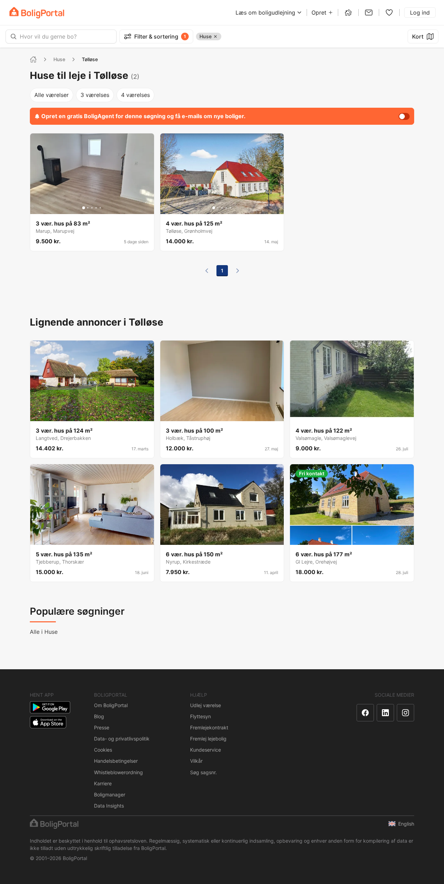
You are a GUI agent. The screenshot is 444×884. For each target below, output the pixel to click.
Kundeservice (205, 750)
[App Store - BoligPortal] (48, 722)
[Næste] (237, 270)
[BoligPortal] (37, 12)
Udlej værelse (205, 705)
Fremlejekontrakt (209, 727)
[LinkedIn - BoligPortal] (385, 712)
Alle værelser (51, 94)
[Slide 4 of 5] (96, 208)
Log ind (420, 12)
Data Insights (109, 806)
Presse (101, 727)
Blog (99, 716)
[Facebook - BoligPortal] (365, 712)
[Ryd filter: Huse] (215, 36)
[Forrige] (206, 270)
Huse (59, 59)
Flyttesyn (200, 716)
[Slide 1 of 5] (84, 208)
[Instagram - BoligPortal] (405, 712)
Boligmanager (109, 794)
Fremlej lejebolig (208, 739)
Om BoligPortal (111, 705)
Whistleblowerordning (118, 772)
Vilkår (196, 761)
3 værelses (94, 94)
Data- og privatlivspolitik (122, 739)
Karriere (103, 783)
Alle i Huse (44, 631)
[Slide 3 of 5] (92, 208)
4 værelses (135, 94)
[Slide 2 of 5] (88, 208)
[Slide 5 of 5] (100, 208)
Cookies (103, 750)
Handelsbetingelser (116, 761)
